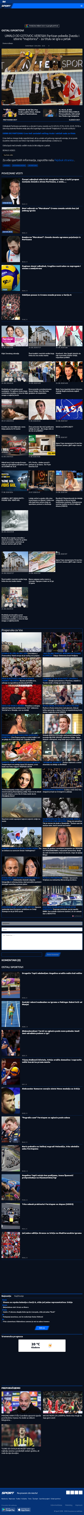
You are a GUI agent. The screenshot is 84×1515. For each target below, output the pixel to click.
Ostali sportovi (13, 30)
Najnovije (12, 1499)
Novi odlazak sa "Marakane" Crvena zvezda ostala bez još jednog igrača (50, 209)
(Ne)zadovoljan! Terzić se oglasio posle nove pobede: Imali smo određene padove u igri (50, 1032)
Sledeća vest (74, 120)
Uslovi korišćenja (56, 1505)
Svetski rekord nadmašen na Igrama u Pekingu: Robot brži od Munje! (52, 1003)
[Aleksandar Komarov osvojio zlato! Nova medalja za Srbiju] (11, 1101)
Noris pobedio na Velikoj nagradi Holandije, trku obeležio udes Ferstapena (50, 1147)
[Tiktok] (80, 1492)
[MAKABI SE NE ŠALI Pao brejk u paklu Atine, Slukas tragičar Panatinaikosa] (10, 113)
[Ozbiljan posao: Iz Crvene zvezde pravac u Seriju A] (11, 307)
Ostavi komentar (52, 954)
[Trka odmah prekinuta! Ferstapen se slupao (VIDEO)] (11, 1216)
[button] (52, 45)
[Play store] (8, 1510)
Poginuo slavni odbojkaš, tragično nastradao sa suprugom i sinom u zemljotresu (51, 267)
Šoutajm (35, 1499)
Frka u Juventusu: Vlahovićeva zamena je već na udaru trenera (26, 1321)
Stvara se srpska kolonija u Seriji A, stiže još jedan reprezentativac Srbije (38, 1302)
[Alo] (4, 1)
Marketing (68, 1505)
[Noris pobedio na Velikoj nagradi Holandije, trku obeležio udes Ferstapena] (11, 1158)
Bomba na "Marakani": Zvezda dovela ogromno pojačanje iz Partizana (51, 238)
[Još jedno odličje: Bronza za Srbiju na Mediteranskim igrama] (11, 1245)
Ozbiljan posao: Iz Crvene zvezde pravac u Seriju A (47, 295)
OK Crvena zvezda (19, 165)
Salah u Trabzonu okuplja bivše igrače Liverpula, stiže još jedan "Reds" (29, 1312)
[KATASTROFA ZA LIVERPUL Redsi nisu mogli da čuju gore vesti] (62, 1402)
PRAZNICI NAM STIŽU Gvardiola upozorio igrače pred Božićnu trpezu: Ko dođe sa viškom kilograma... (21, 1417)
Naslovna (5, 1499)
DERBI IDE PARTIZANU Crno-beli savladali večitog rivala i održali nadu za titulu (39, 133)
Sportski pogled (44, 1499)
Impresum (78, 1505)
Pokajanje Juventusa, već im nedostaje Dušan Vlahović (23, 1317)
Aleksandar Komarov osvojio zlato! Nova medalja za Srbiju (51, 1088)
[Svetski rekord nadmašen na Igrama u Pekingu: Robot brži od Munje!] (11, 1014)
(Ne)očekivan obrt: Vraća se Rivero (16, 1307)
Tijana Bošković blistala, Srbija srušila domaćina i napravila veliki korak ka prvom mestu (52, 1061)
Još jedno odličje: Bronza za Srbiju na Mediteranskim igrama (52, 1233)
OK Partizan (33, 165)
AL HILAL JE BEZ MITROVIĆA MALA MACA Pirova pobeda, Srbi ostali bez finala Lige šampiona (69, 113)
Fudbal (18, 1499)
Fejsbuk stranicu (64, 160)
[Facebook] (68, 1492)
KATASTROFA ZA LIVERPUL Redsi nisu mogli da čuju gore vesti (62, 1416)
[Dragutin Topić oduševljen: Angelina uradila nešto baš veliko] (11, 985)
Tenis (30, 1499)
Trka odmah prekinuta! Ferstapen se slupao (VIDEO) (47, 1204)
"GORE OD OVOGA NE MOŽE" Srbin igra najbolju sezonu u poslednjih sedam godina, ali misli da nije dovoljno (20, 1450)
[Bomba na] (11, 249)
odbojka (6, 165)
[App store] (24, 1510)
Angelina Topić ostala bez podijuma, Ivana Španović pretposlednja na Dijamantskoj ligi (47, 1176)
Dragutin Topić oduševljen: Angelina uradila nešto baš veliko (52, 973)
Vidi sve (42, 1328)
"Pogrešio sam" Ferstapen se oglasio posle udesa (46, 1117)
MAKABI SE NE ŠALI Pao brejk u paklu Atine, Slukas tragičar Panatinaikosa (29, 112)
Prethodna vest (10, 120)
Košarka (24, 1499)
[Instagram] (72, 1492)
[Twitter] (76, 1492)
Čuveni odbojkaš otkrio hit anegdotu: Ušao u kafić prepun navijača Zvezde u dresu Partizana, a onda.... (50, 180)
